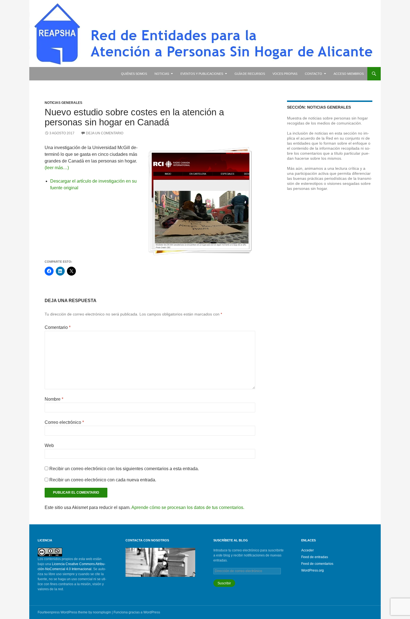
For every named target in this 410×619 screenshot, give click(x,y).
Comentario (58, 327)
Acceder (307, 550)
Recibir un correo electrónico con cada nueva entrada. (102, 479)
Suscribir (224, 583)
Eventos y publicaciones (201, 73)
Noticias (162, 73)
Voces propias (284, 73)
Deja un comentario (104, 133)
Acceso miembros (349, 73)
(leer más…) (57, 167)
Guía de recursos (250, 73)
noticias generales (63, 103)
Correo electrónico (64, 422)
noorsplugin (102, 612)
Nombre (54, 399)
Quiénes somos (134, 73)
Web (49, 445)
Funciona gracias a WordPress (137, 612)
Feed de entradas (314, 557)
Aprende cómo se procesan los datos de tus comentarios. (187, 507)
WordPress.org (312, 570)
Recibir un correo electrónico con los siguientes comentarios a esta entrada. (124, 468)
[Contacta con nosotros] (160, 562)
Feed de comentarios (317, 564)
